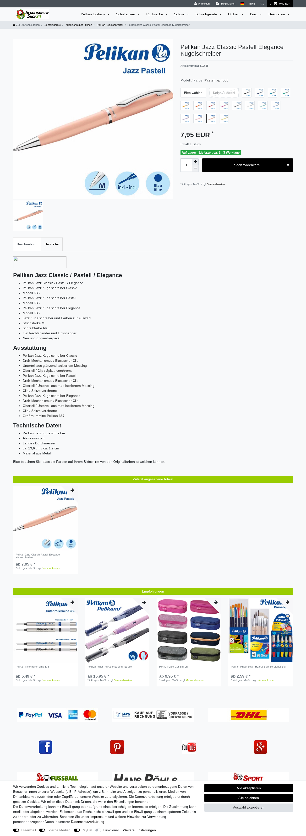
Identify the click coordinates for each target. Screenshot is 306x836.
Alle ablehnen (248, 798)
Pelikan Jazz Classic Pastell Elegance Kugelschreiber (38, 556)
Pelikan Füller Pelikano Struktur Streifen (110, 666)
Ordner (234, 14)
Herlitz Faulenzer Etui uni (173, 666)
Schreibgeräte (207, 14)
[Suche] (262, 3)
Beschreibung (27, 244)
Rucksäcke (155, 14)
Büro (254, 14)
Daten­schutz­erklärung (87, 822)
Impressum (98, 817)
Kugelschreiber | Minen (78, 24)
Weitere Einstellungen (139, 830)
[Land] (242, 3)
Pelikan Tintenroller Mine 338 (32, 666)
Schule (179, 14)
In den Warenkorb (246, 165)
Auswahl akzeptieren (248, 807)
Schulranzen (126, 14)
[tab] (27, 244)
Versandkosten (216, 184)
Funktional (111, 830)
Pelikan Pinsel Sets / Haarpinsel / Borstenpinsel (258, 666)
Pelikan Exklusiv (93, 14)
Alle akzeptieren (249, 788)
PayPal (87, 830)
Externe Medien (59, 830)
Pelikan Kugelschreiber (109, 24)
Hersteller (51, 244)
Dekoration (277, 14)
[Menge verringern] (195, 168)
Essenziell (28, 830)
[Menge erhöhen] (195, 161)
